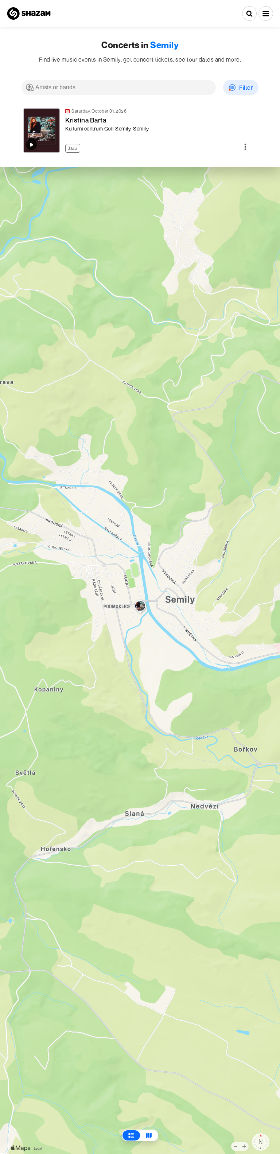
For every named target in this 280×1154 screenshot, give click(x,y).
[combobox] (118, 87)
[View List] (131, 1135)
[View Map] (149, 1135)
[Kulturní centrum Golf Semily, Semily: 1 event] (140, 607)
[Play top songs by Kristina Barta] (31, 144)
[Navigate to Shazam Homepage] (29, 13)
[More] (245, 147)
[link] (134, 130)
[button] (265, 13)
